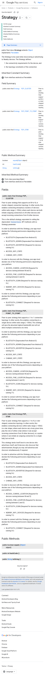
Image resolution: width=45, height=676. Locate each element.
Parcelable (15, 53)
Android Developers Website (11, 611)
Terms (4, 666)
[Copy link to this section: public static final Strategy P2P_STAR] (12, 416)
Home (3, 8)
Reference (35, 8)
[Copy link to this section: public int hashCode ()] (21, 553)
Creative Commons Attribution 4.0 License (16, 579)
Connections (16, 222)
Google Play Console (8, 627)
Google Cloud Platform (9, 651)
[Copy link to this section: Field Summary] (18, 83)
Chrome (4, 644)
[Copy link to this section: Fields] (10, 190)
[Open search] (35, 2)
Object (30, 50)
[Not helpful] (17, 12)
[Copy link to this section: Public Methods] (21, 539)
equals (15, 160)
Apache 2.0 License (19, 581)
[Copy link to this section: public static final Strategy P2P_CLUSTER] (15, 198)
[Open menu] (3, 2)
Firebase (4, 647)
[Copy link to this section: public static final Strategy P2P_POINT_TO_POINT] (22, 313)
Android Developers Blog (10, 599)
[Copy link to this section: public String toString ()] (23, 559)
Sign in (40, 2)
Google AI (5, 654)
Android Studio (7, 624)
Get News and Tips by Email (11, 602)
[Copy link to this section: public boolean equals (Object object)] (13, 547)
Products (11, 8)
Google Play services (22, 8)
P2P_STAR (25, 130)
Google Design (6, 615)
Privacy (10, 666)
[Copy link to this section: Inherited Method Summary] (30, 175)
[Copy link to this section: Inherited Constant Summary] (32, 73)
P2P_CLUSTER (26, 88)
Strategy (17, 88)
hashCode (16, 164)
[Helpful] (14, 12)
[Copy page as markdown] (26, 18)
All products (6, 657)
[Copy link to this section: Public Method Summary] (27, 155)
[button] (22, 45)
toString (15, 168)
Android (4, 641)
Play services (21, 2)
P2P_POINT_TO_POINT (29, 111)
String (4, 168)
